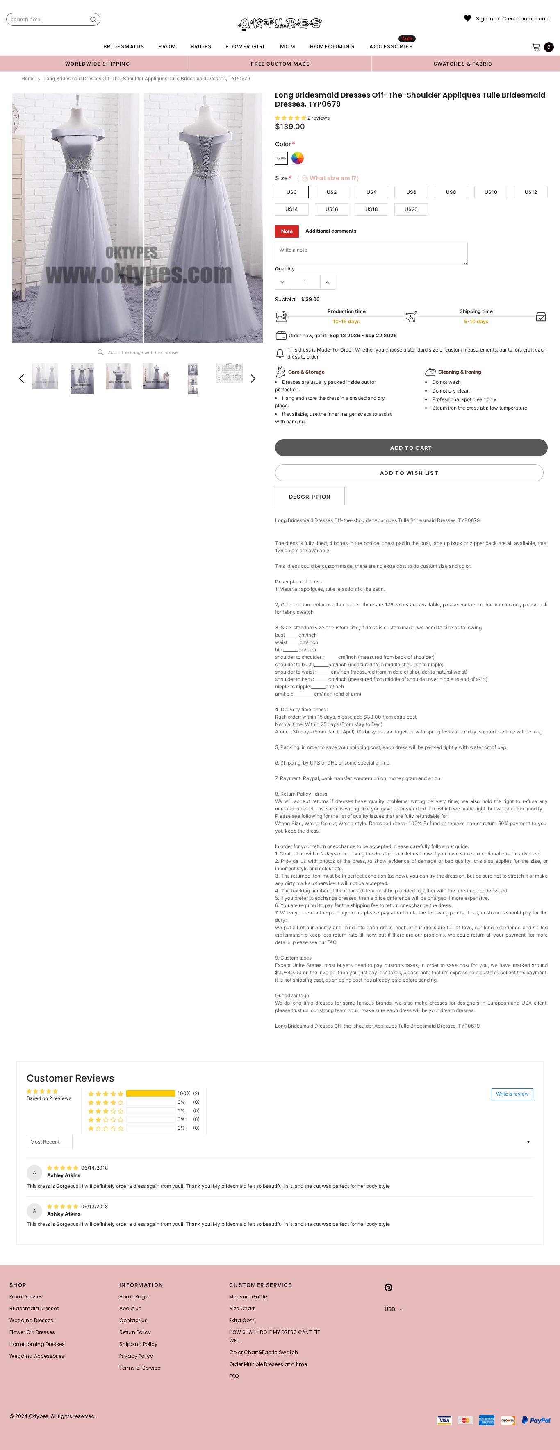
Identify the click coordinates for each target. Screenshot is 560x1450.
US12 (531, 192)
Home (28, 78)
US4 (372, 192)
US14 (291, 209)
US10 (491, 192)
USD (390, 1309)
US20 (411, 209)
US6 (411, 192)
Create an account (526, 19)
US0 (292, 192)
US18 (371, 209)
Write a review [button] (512, 1094)
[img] (63, 1168)
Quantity (285, 268)
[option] (97, 63)
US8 (451, 192)
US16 (332, 209)
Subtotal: (286, 299)
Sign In (484, 19)
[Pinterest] (388, 1287)
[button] (291, 118)
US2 (332, 192)
